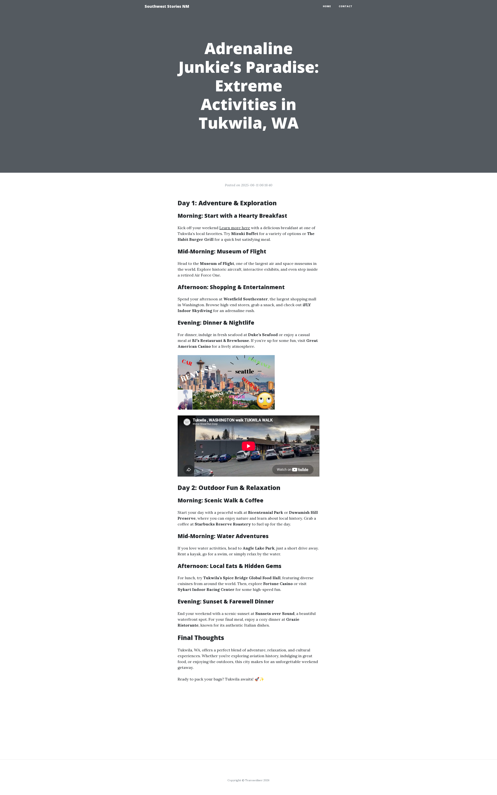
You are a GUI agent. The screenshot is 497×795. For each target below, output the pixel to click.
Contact (345, 6)
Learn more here (234, 227)
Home (327, 6)
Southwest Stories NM (167, 6)
